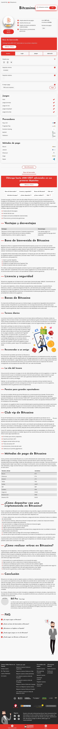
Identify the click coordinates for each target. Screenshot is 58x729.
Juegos (36, 53)
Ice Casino (3, 676)
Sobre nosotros (51, 669)
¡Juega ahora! (8, 31)
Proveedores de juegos (41, 665)
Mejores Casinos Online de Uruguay (25, 684)
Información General (50, 665)
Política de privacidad (50, 672)
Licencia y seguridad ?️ (25, 191)
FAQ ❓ (49, 195)
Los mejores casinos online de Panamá (24, 677)
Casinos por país (20, 664)
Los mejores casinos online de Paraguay (24, 681)
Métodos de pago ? (12, 195)
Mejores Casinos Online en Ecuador (25, 689)
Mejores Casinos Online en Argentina (23, 668)
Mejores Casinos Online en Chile (24, 671)
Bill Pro (14, 599)
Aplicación (50, 53)
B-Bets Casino (5, 669)
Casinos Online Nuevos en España (8, 665)
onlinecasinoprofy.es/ (38, 713)
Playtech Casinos (41, 682)
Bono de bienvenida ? (11, 191)
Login (22, 53)
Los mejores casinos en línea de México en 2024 (24, 692)
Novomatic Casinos (40, 685)
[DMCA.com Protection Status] (56, 698)
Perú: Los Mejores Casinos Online (25, 687)
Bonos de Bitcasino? (39, 191)
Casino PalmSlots (5, 673)
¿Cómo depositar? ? (26, 195)
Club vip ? (50, 191)
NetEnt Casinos (41, 669)
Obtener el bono (9, 46)
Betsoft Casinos (41, 675)
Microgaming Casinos (40, 672)
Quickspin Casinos (39, 678)
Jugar (52, 87)
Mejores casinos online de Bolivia (25, 673)
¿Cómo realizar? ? (39, 195)
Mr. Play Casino (5, 671)
